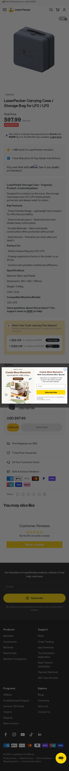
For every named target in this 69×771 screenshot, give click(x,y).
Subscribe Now (51, 392)
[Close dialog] (65, 369)
